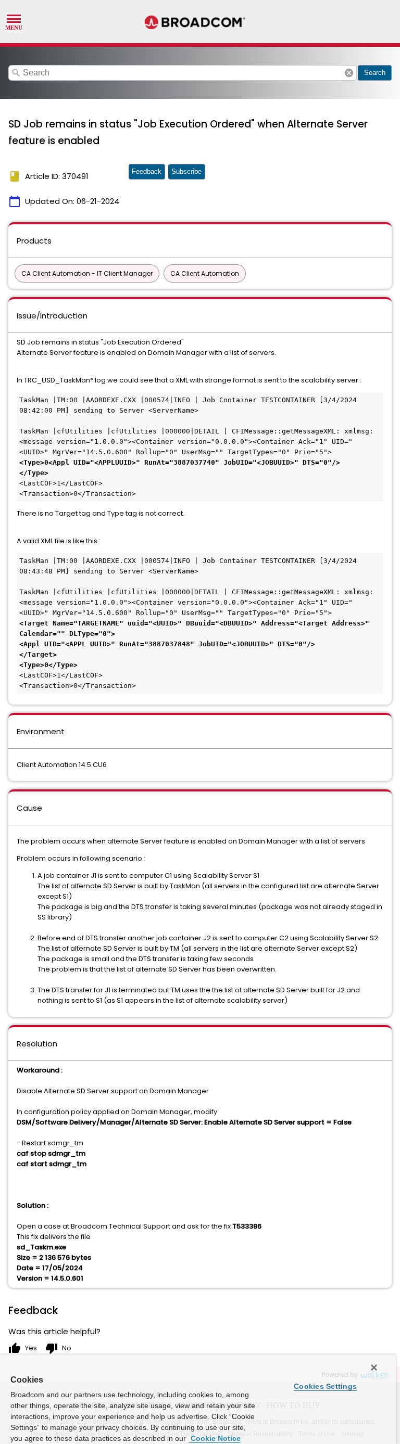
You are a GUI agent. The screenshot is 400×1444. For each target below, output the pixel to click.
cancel (349, 73)
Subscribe (186, 171)
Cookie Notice (215, 1438)
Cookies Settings (325, 1386)
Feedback (146, 171)
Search (374, 72)
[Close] (374, 1367)
